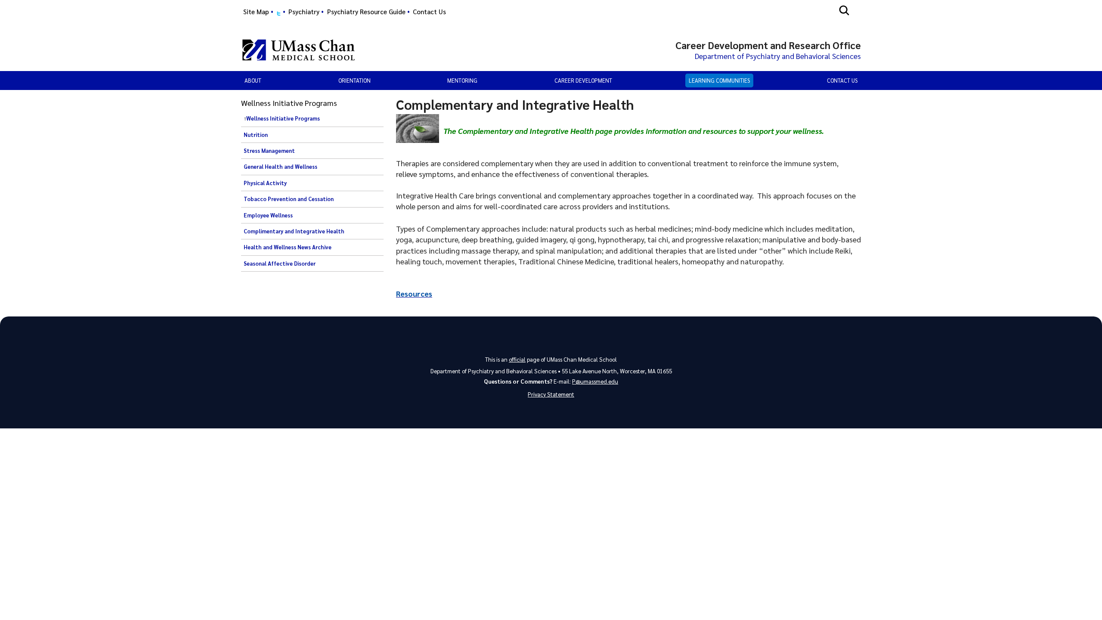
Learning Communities (719, 80)
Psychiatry (303, 11)
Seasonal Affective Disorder (280, 263)
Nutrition (256, 134)
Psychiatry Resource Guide (366, 11)
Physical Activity (265, 183)
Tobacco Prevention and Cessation (289, 198)
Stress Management (269, 150)
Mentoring (462, 80)
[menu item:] (278, 12)
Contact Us (429, 11)
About (253, 80)
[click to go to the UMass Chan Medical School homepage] (298, 50)
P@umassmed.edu (595, 381)
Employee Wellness (268, 215)
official (517, 359)
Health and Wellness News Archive (287, 247)
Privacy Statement (551, 394)
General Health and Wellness (280, 166)
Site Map (256, 11)
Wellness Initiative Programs (283, 118)
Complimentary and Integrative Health (294, 231)
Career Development (583, 80)
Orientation (354, 80)
